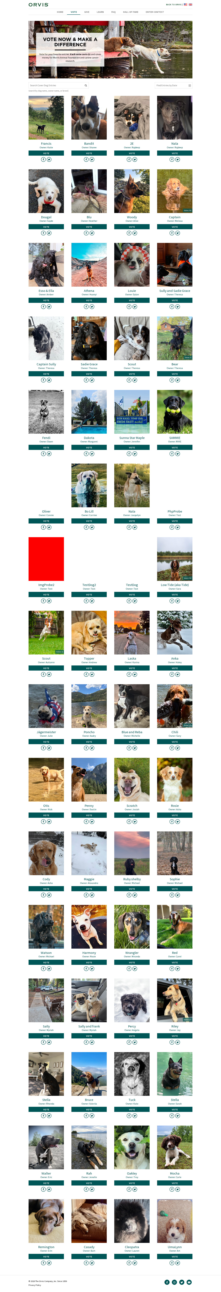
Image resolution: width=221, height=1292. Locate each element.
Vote (74, 11)
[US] (185, 4)
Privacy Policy (35, 1285)
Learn (100, 11)
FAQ (113, 11)
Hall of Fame (130, 11)
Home (60, 11)
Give (86, 11)
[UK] (190, 4)
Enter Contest (155, 11)
